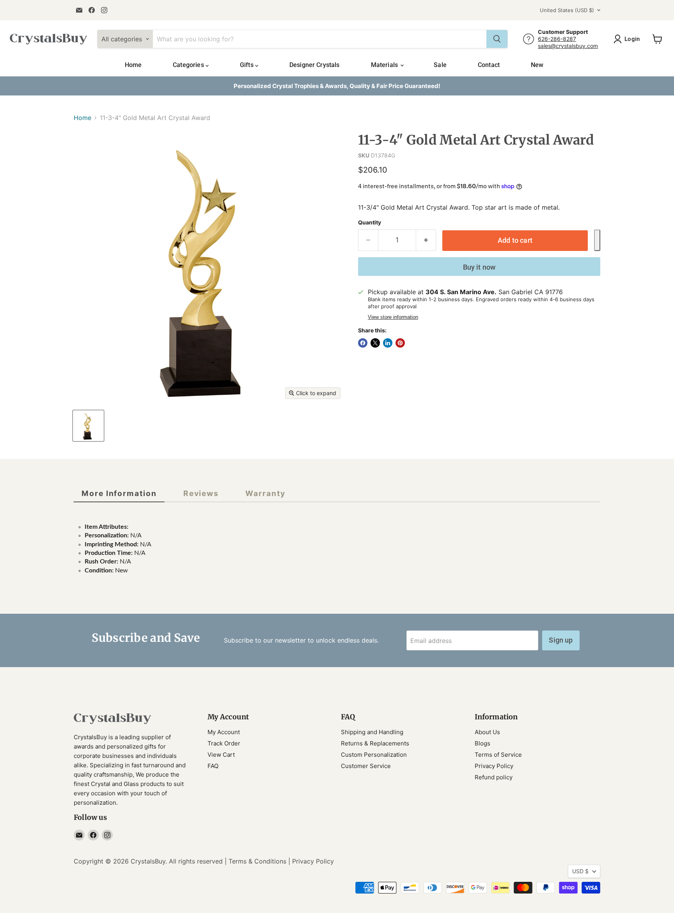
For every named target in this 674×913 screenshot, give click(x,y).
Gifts (247, 65)
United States (567, 10)
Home (133, 65)
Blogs (482, 743)
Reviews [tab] (201, 493)
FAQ (213, 766)
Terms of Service (498, 754)
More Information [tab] (119, 493)
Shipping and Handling (372, 732)
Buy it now (479, 267)
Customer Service (366, 766)
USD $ (580, 871)
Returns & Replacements (375, 743)
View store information (393, 317)
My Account (224, 732)
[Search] (496, 39)
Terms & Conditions (257, 861)
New (537, 65)
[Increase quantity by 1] (426, 240)
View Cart (221, 754)
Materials (385, 65)
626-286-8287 (557, 38)
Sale (440, 65)
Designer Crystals (314, 65)
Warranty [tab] (265, 493)
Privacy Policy (494, 766)
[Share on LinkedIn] (387, 343)
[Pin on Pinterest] (400, 343)
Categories (189, 65)
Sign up (561, 640)
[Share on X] (375, 343)
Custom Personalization (374, 754)
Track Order (224, 743)
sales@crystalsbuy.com (568, 45)
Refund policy (494, 777)
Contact (489, 65)
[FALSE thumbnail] (88, 425)
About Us (487, 732)
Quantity (369, 222)
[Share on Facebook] (362, 343)
